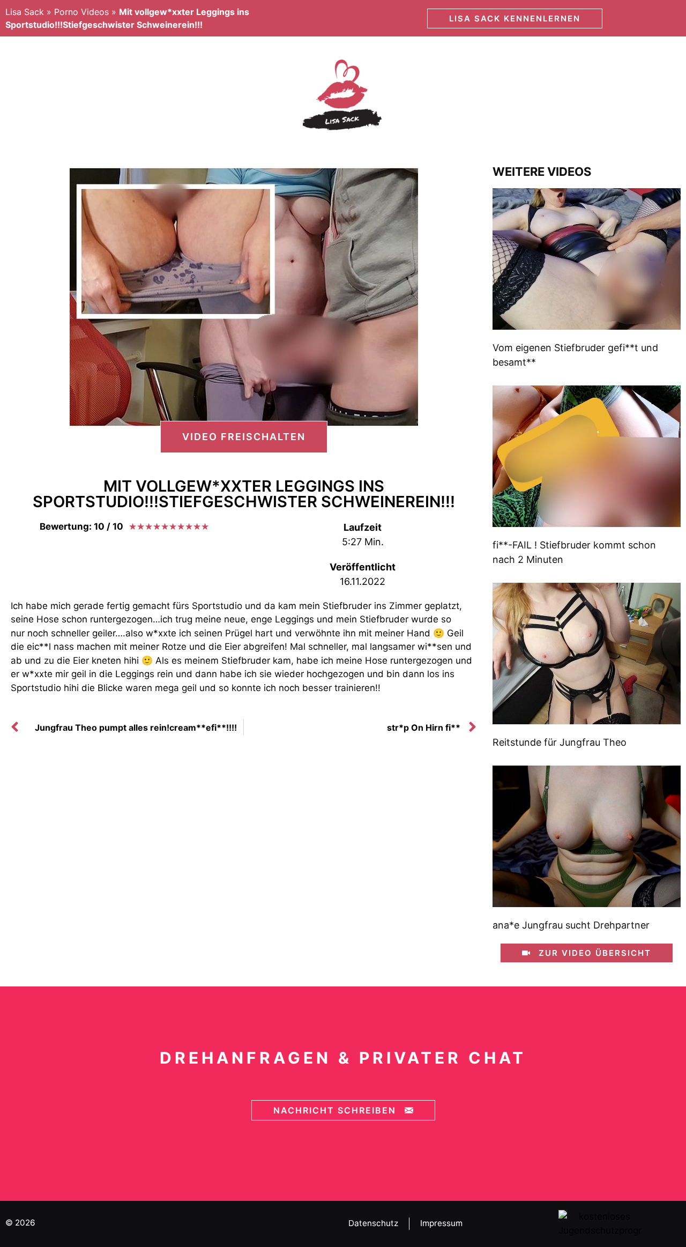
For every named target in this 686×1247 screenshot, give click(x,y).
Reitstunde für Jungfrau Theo (560, 742)
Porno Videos (81, 11)
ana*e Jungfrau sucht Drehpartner (571, 925)
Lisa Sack (24, 11)
